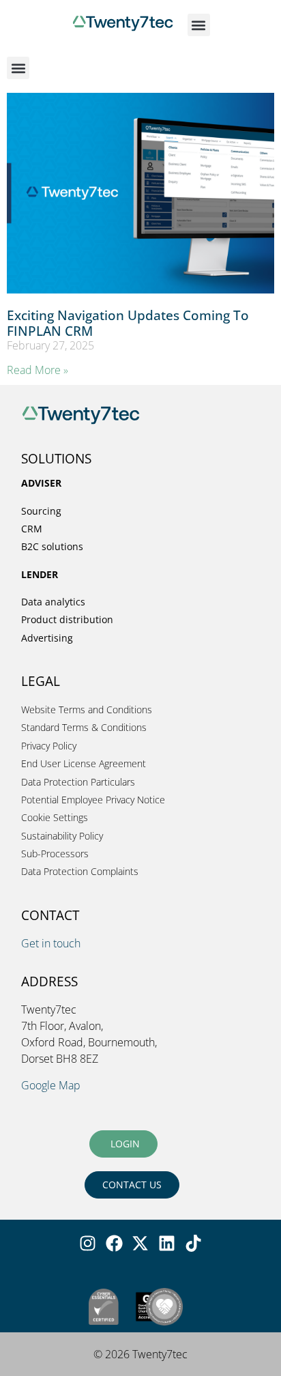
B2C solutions (52, 546)
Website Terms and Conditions (86, 709)
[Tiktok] (194, 1244)
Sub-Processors (55, 853)
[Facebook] (114, 1244)
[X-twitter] (140, 1244)
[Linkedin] (167, 1244)
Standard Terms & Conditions (84, 727)
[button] (199, 25)
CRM (31, 528)
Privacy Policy (48, 745)
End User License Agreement (83, 763)
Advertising (47, 637)
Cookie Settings (54, 817)
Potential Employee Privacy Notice (93, 799)
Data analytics (53, 601)
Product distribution (67, 619)
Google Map (50, 1085)
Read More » (37, 369)
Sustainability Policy (62, 835)
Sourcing (41, 510)
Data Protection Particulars (78, 781)
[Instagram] (87, 1244)
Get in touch (50, 943)
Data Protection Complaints (79, 871)
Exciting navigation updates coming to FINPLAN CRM (128, 323)
